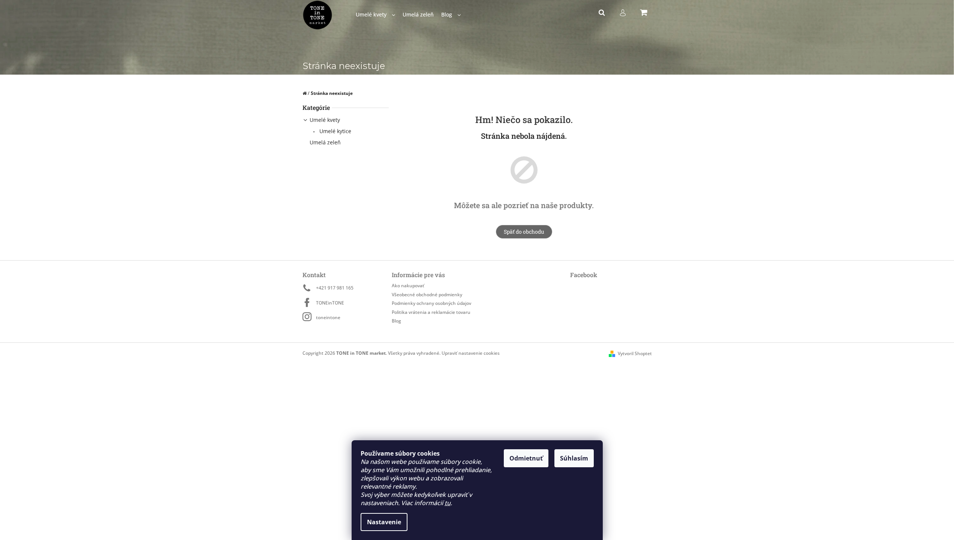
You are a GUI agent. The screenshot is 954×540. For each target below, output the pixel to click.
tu (448, 503)
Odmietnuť (526, 458)
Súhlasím (574, 458)
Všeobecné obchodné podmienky (427, 294)
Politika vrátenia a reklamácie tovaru (431, 312)
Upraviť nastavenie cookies (471, 353)
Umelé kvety (325, 119)
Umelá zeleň (325, 142)
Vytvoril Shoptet (635, 353)
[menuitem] (375, 15)
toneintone (328, 317)
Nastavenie (384, 522)
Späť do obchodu (524, 231)
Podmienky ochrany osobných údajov (431, 303)
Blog (396, 321)
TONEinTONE (330, 303)
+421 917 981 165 (334, 288)
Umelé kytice (334, 131)
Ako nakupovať (408, 285)
